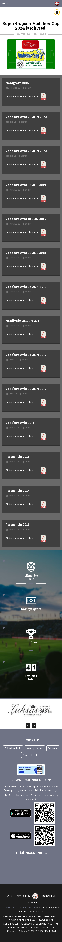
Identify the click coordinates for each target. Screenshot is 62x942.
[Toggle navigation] (57, 12)
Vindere (52, 748)
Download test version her (19, 907)
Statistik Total (31, 755)
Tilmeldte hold (13, 748)
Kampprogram (34, 748)
